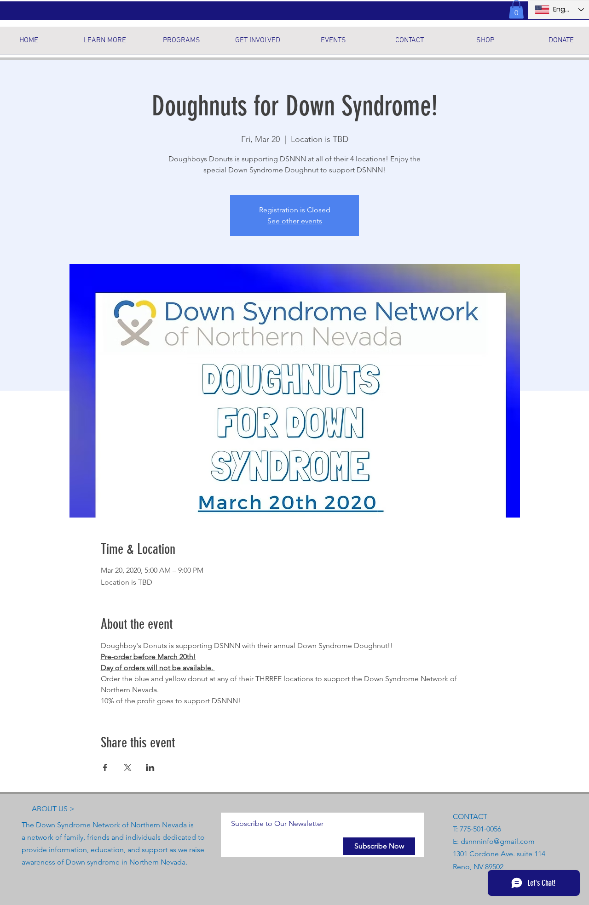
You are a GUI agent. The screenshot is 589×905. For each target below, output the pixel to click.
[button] (516, 9)
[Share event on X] (127, 767)
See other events (294, 220)
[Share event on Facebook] (105, 767)
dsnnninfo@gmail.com (498, 841)
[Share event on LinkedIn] (150, 767)
